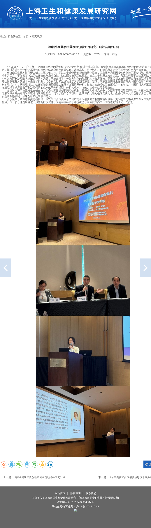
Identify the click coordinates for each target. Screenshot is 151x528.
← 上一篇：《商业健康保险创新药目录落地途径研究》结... (33, 477)
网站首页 (60, 493)
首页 (25, 36)
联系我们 (91, 493)
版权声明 (75, 493)
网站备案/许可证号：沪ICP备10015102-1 (75, 506)
